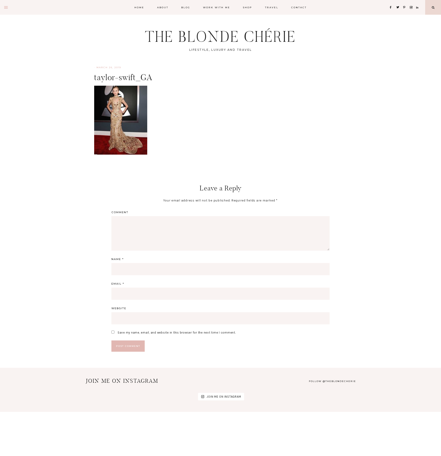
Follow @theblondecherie (332, 381)
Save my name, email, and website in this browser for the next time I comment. (177, 332)
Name (117, 259)
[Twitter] (399, 1)
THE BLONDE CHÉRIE (220, 36)
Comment (119, 212)
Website (118, 308)
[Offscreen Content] (6, 7)
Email (117, 283)
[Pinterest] (405, 1)
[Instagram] (412, 1)
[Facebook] (392, 1)
